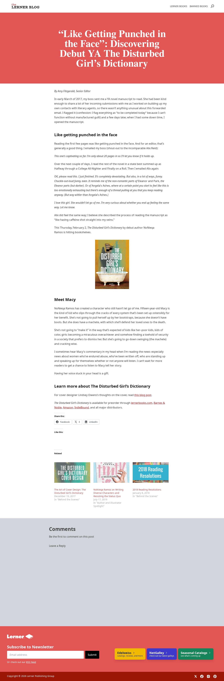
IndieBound (81, 407)
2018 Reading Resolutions (147, 489)
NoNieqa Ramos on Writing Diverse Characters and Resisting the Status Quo (108, 493)
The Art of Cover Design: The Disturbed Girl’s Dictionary (70, 491)
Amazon (68, 407)
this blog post (142, 395)
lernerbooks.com (141, 403)
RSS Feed (31, 662)
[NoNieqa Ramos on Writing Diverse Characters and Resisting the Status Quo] (111, 472)
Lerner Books (178, 6)
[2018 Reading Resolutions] (151, 472)
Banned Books (199, 6)
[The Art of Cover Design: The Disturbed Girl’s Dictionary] (72, 472)
